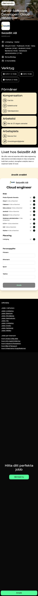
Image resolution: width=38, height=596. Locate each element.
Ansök (19, 593)
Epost (5, 267)
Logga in (29, 3)
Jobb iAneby (6, 326)
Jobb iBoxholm (7, 313)
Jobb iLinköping (7, 311)
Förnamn (5, 252)
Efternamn (6, 259)
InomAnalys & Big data (9, 339)
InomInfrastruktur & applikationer (13, 348)
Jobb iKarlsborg (7, 328)
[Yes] (31, 197)
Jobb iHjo (5, 321)
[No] (34, 197)
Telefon (5, 274)
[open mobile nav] (35, 3)
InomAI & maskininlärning (10, 341)
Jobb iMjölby (6, 331)
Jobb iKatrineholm (8, 318)
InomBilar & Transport (9, 346)
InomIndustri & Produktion (11, 343)
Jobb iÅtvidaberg (7, 316)
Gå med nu (19, 477)
